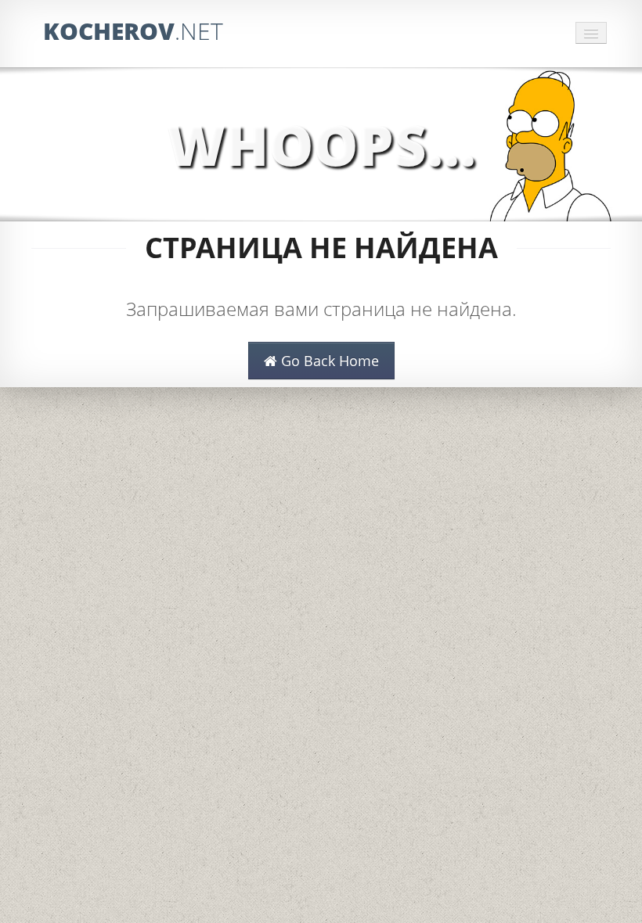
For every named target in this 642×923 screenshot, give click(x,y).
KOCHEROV (133, 31)
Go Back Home (328, 360)
